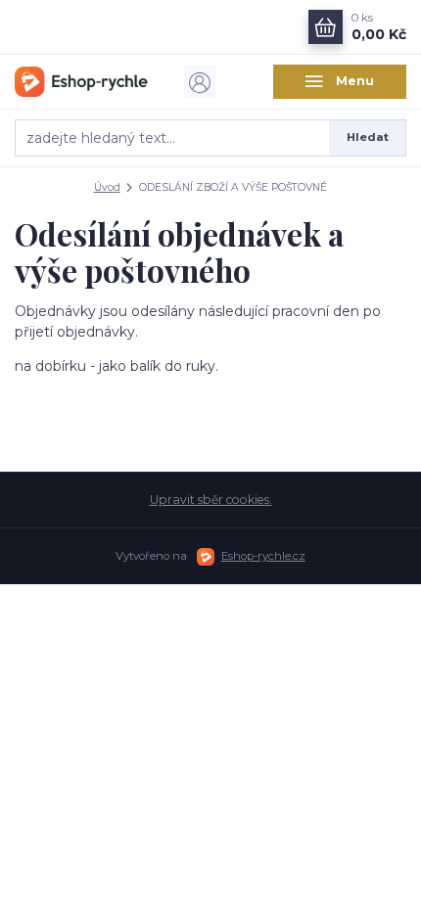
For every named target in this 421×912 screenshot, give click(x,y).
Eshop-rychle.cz (263, 556)
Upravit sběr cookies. (211, 499)
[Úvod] (81, 81)
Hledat (368, 137)
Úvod (107, 187)
